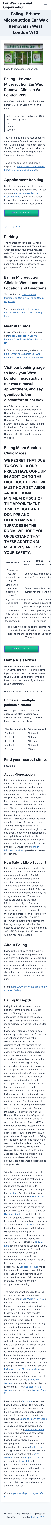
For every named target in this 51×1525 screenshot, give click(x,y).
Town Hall (24, 1461)
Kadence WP (37, 1517)
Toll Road (13, 1193)
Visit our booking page (24, 367)
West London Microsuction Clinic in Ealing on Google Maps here (24, 298)
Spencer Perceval (28, 1266)
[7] (5, 1393)
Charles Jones (36, 1447)
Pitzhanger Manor (31, 1369)
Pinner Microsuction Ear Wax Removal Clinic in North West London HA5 (23, 339)
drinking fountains (35, 1429)
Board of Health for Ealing (33, 1419)
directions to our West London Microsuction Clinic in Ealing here (23, 312)
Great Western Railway (32, 1299)
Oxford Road (37, 1196)
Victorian (27, 1401)
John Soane (30, 1224)
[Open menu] (45, 5)
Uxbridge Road (12, 1214)
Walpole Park (39, 1390)
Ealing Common (12, 1369)
